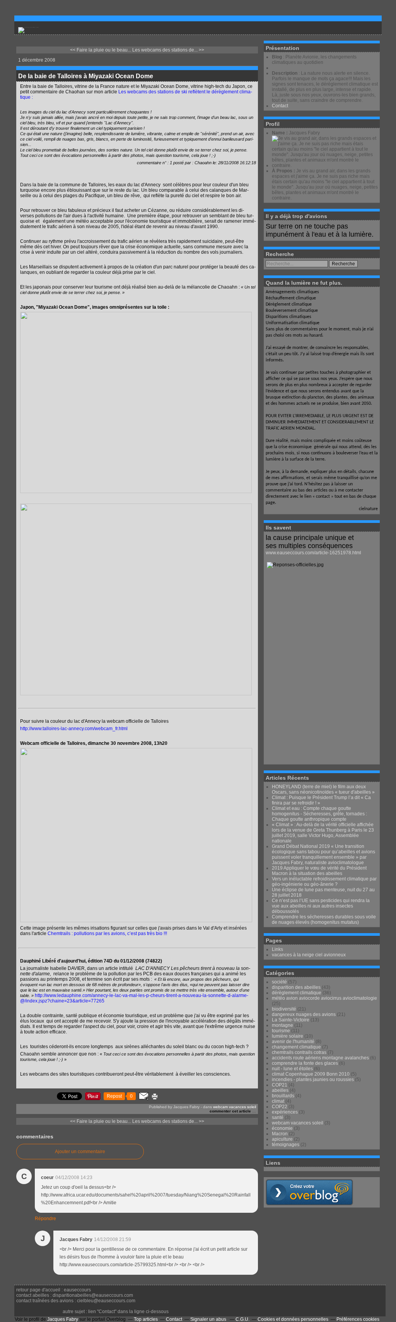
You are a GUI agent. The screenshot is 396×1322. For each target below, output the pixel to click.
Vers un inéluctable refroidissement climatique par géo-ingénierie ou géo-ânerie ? (324, 881)
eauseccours (77, 1290)
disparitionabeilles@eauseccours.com (93, 1295)
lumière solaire (287, 1036)
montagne (282, 1025)
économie (282, 1128)
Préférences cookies (357, 1319)
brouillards (283, 1096)
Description (285, 73)
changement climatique (296, 1047)
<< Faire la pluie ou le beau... (100, 50)
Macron (280, 1133)
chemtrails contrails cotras (299, 1052)
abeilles (280, 1090)
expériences (285, 1112)
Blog (277, 57)
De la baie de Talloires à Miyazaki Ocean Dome (85, 76)
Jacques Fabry (62, 1319)
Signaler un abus (208, 1319)
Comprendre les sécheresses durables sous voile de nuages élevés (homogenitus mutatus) (324, 919)
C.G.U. (242, 1319)
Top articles (146, 1319)
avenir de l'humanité (293, 1041)
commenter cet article (231, 1111)
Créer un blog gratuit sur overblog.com (309, 1192)
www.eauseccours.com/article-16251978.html (313, 552)
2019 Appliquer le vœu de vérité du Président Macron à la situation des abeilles (319, 870)
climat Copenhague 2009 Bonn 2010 (311, 1074)
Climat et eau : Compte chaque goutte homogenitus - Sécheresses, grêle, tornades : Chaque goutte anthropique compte (319, 814)
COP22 (279, 1106)
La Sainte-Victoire (290, 1020)
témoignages (285, 1144)
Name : (280, 133)
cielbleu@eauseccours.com (106, 1300)
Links (277, 949)
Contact (280, 105)
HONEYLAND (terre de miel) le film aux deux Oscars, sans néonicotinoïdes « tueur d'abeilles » (323, 789)
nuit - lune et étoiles (292, 1068)
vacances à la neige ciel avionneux (309, 955)
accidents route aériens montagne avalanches (320, 1058)
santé (277, 1117)
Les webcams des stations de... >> (168, 50)
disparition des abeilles (296, 987)
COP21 (279, 1085)
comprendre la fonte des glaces (305, 1063)
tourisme (281, 1030)
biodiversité (284, 1009)
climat (278, 1101)
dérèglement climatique (296, 992)
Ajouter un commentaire (80, 1151)
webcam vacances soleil (234, 1107)
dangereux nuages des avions (304, 1014)
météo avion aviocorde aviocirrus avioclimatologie (324, 998)
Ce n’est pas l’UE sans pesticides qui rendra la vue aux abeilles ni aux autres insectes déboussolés (321, 906)
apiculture (282, 1139)
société (279, 982)
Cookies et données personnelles (293, 1319)
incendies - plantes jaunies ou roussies (313, 1079)
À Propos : (284, 171)
